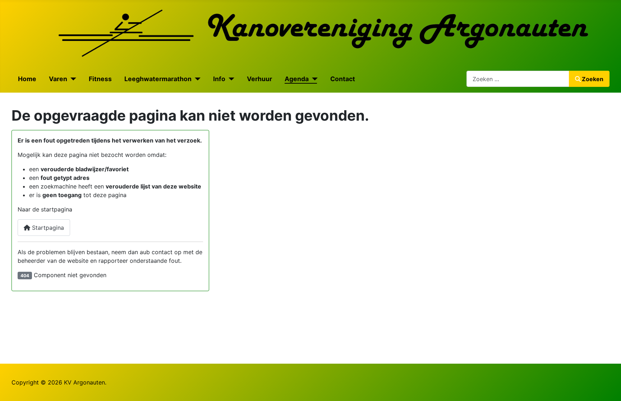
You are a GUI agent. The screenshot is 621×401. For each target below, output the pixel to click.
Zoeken (592, 79)
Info (219, 79)
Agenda (297, 79)
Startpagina (47, 227)
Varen (58, 79)
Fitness (100, 79)
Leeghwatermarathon (158, 79)
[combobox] (517, 79)
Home (27, 79)
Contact (342, 79)
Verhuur (259, 79)
